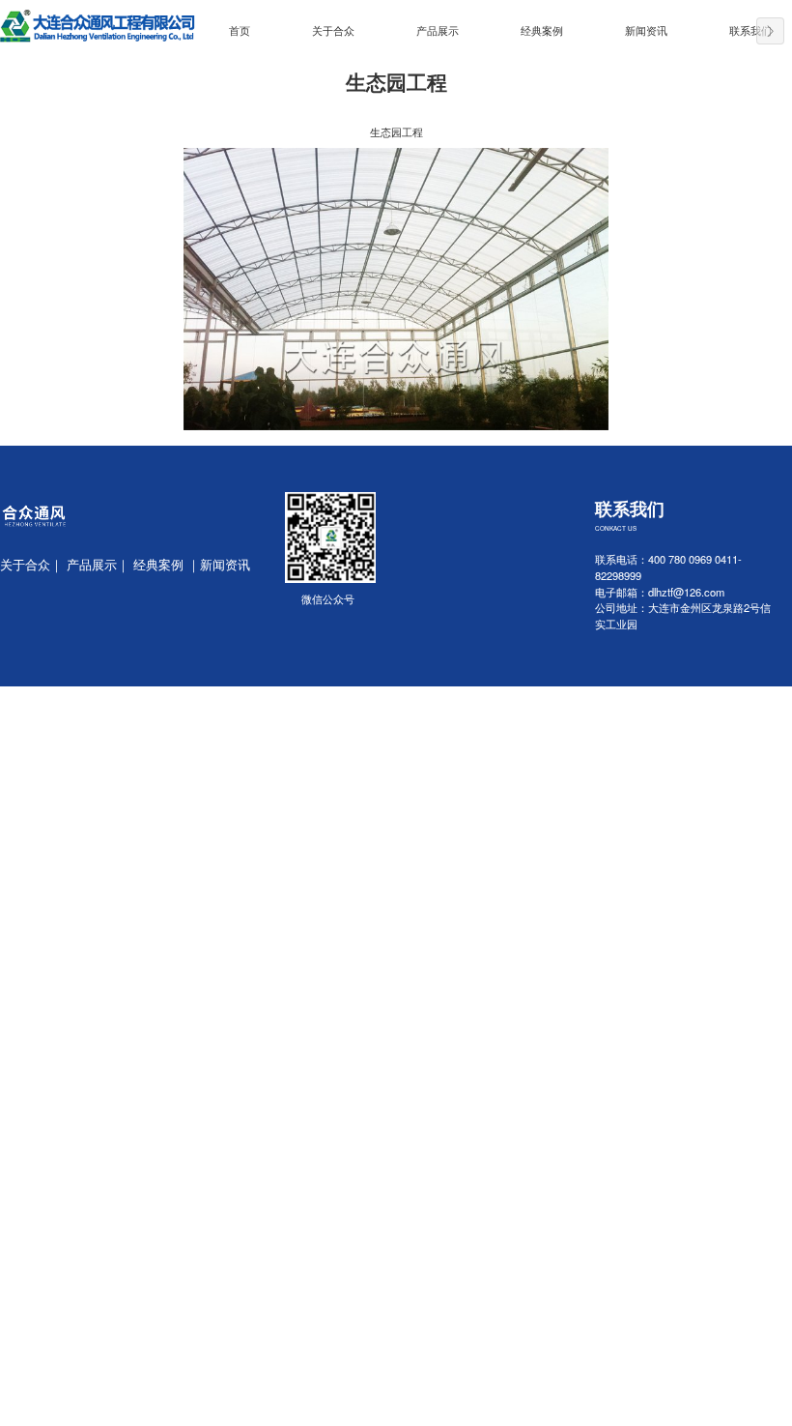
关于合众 (333, 31)
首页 (239, 31)
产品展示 (437, 31)
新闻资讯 (646, 31)
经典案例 (542, 31)
